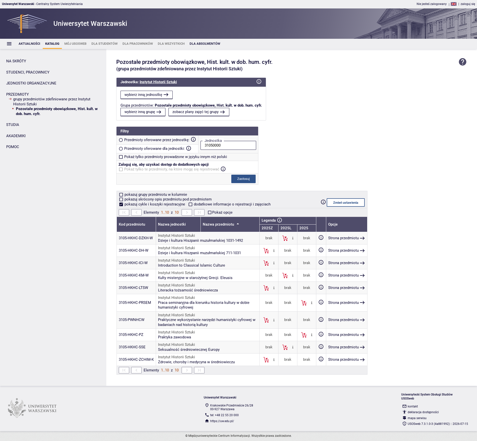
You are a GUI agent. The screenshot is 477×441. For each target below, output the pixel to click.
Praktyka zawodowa (174, 337)
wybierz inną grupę (139, 112)
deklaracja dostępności (423, 412)
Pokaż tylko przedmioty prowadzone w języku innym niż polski (175, 157)
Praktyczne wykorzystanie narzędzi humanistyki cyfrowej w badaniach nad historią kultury (206, 322)
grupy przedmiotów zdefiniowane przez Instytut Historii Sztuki (51, 101)
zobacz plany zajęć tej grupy (195, 112)
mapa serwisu (417, 418)
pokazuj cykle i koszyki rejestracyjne (154, 204)
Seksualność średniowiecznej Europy (189, 349)
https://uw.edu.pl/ (222, 421)
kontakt (413, 406)
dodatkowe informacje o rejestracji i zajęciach (232, 204)
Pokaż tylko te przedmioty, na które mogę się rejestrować (171, 169)
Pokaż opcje (222, 212)
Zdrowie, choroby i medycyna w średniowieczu (196, 362)
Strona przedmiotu (343, 238)
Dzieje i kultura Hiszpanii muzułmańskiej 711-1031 (199, 253)
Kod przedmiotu (132, 224)
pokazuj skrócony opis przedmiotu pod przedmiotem (167, 199)
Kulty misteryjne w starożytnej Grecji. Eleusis (195, 278)
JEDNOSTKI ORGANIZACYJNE (31, 83)
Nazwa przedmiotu (219, 224)
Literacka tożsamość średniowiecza (188, 290)
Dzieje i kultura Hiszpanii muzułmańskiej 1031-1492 (200, 240)
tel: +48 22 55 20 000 (224, 415)
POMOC (12, 147)
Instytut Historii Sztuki (158, 82)
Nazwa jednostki (172, 224)
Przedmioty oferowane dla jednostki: (154, 148)
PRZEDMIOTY (17, 94)
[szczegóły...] (292, 238)
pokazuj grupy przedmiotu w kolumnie (155, 194)
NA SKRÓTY (16, 61)
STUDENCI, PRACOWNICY (27, 72)
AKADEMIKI (16, 136)
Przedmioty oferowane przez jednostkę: (157, 140)
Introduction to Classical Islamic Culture (191, 265)
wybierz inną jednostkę (143, 94)
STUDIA (12, 124)
